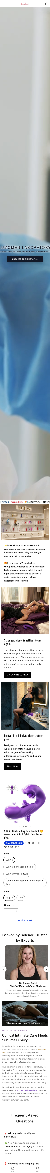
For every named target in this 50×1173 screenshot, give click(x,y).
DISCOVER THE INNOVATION (25, 259)
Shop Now (12, 766)
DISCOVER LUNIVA (17, 674)
